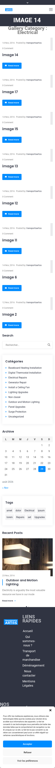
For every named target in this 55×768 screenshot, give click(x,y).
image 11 (9, 240)
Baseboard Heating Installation (25, 367)
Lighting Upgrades (18, 392)
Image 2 (9, 314)
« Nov (5, 487)
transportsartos (34, 43)
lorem (10, 517)
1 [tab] (26, 564)
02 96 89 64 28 (8, 683)
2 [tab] (28, 564)
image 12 (10, 203)
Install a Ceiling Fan (19, 387)
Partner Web (27, 700)
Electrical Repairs (17, 377)
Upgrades (40, 517)
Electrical (29, 510)
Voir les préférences (27, 760)
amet (9, 510)
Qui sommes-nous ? (28, 599)
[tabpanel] (27, 549)
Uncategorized (16, 416)
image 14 (10, 55)
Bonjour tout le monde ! (24, 542)
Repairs (20, 517)
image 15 (10, 129)
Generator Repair (17, 382)
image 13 (10, 166)
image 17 (10, 92)
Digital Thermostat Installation (24, 372)
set (29, 517)
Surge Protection (17, 411)
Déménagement (33, 623)
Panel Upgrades (16, 406)
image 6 (9, 277)
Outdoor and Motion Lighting (24, 402)
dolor (18, 510)
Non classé (14, 397)
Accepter (27, 744)
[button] (50, 710)
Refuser (27, 752)
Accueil (28, 589)
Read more (13, 65)
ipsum (41, 510)
